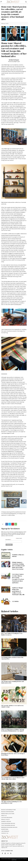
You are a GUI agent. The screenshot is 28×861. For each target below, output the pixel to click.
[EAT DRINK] (5, 601)
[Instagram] (5, 853)
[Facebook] (6, 524)
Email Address (8, 539)
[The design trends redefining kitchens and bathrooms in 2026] (14, 671)
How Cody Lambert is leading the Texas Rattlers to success (11, 634)
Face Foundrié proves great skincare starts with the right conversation (12, 778)
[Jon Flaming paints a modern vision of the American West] (14, 647)
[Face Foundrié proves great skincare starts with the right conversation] (14, 767)
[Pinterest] (12, 524)
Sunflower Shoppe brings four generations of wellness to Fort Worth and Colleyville (18, 591)
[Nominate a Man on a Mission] (5, 555)
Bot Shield (14, 859)
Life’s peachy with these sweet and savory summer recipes (12, 706)
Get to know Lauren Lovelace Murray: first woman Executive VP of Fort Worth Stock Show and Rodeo (18, 578)
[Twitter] (9, 524)
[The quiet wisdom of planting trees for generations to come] (14, 791)
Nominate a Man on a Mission (18, 555)
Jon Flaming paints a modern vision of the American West (12, 658)
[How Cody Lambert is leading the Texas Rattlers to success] (14, 623)
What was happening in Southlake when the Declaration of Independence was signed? (12, 730)
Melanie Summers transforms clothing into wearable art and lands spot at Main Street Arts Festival (18, 565)
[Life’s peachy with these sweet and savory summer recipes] (14, 695)
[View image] (14, 136)
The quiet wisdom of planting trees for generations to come (11, 802)
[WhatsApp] (15, 524)
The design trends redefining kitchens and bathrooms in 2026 (12, 682)
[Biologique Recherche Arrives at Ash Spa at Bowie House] (14, 743)
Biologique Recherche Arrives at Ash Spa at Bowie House (13, 754)
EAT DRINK (15, 601)
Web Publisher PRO (19, 858)
